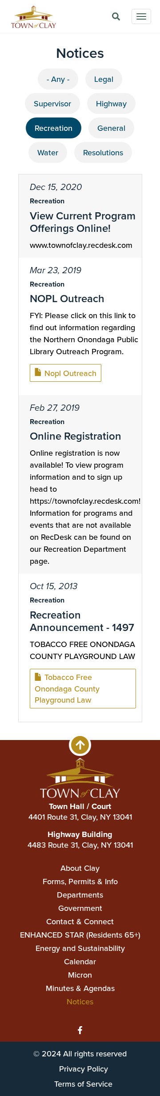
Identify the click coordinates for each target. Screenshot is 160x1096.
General (111, 127)
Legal (103, 79)
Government (80, 908)
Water (47, 152)
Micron (80, 974)
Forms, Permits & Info (80, 881)
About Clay (80, 868)
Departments (80, 894)
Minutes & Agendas (80, 988)
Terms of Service (83, 1083)
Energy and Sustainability (80, 948)
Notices (80, 1001)
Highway (111, 103)
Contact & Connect (80, 921)
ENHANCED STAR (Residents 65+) (80, 934)
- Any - (58, 79)
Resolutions (103, 152)
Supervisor (52, 103)
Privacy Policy (83, 1068)
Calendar (80, 961)
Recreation (53, 127)
